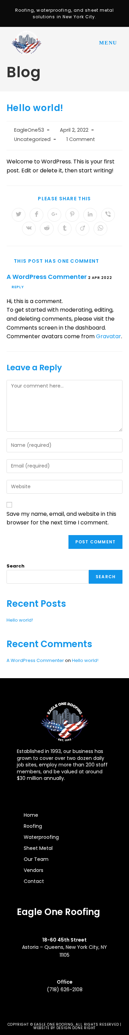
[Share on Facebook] (36, 215)
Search (15, 566)
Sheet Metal (38, 848)
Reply (18, 287)
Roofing (33, 826)
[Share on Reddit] (47, 228)
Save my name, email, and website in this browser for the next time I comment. (61, 518)
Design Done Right (76, 1028)
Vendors (33, 870)
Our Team (36, 859)
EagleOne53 (29, 130)
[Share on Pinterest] (72, 215)
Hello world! (20, 620)
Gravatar (108, 336)
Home (31, 815)
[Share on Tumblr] (65, 228)
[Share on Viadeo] (82, 228)
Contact (34, 881)
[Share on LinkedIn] (90, 215)
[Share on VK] (29, 228)
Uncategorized (32, 139)
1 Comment (80, 139)
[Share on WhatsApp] (100, 228)
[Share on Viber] (108, 215)
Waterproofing (41, 837)
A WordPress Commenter (47, 276)
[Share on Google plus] (54, 215)
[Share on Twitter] (18, 215)
